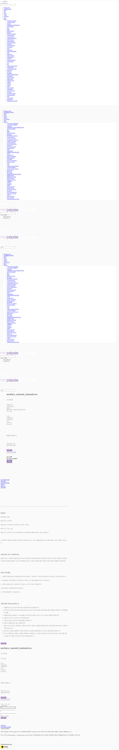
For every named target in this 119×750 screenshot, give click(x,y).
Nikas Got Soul (10, 80)
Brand (5, 19)
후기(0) (3, 484)
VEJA (8, 96)
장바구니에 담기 (5, 699)
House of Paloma (11, 60)
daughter (9, 44)
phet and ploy (10, 88)
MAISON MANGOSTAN (12, 74)
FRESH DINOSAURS (11, 51)
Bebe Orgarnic (10, 31)
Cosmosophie (10, 35)
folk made (9, 50)
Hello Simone (10, 57)
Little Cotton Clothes (12, 66)
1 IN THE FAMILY (11, 22)
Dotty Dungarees (11, 42)
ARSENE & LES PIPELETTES (13, 25)
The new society (11, 95)
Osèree (9, 83)
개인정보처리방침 (6, 727)
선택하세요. (10, 417)
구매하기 (3, 643)
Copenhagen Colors (12, 38)
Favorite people (11, 45)
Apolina (9, 23)
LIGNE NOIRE (10, 67)
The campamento (11, 93)
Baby (5, 10)
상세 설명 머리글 (5, 479)
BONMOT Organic (11, 34)
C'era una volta (10, 37)
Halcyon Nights (10, 55)
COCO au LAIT (10, 39)
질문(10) (3, 486)
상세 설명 (3, 481)
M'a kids (9, 71)
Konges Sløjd (10, 61)
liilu (8, 64)
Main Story (9, 70)
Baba (8, 29)
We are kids (10, 99)
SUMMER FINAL (7, 9)
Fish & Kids (9, 47)
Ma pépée (9, 73)
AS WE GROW (10, 26)
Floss (8, 48)
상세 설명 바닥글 (5, 483)
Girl (5, 12)
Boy (8, 28)
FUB (8, 53)
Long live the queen (12, 69)
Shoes (5, 15)
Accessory (6, 16)
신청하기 (3, 717)
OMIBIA (9, 82)
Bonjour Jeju (7, 7)
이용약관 (3, 725)
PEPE (8, 86)
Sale (5, 18)
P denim (9, 85)
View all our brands (11, 21)
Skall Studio (10, 89)
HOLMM (9, 58)
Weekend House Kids (12, 101)
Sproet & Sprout (11, 90)
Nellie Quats (10, 79)
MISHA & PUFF (10, 77)
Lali (8, 63)
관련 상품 (3, 487)
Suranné (9, 92)
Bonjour (9, 32)
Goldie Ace (9, 54)
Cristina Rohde (10, 41)
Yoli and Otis (10, 98)
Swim (5, 13)
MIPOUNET (10, 76)
